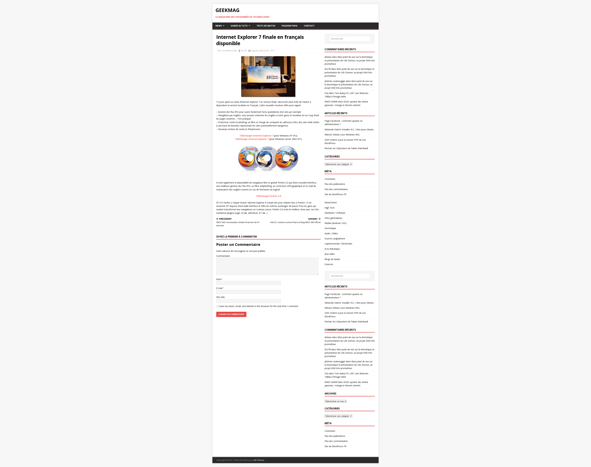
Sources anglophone (335, 238)
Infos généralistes (333, 218)
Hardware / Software (335, 212)
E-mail (219, 288)
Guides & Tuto (239, 25)
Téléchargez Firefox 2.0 (268, 196)
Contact (309, 25)
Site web (220, 297)
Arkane (328, 56)
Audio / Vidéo (331, 233)
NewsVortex (331, 202)
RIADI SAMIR (331, 101)
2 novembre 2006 (229, 50)
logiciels (255, 50)
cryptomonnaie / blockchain (338, 243)
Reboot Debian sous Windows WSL (342, 134)
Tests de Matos (266, 25)
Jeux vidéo (330, 253)
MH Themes (259, 460)
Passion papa (290, 25)
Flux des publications (335, 184)
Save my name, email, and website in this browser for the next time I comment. (259, 306)
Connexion (330, 178)
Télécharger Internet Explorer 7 (256, 135)
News (218, 25)
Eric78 (243, 50)
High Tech (330, 207)
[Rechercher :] (349, 38)
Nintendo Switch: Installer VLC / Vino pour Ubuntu (349, 129)
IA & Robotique (332, 248)
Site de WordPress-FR (335, 194)
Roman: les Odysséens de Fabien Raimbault (346, 148)
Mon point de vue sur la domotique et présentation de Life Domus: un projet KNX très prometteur (350, 60)
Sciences (329, 264)
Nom (218, 279)
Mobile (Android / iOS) (335, 223)
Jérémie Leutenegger (335, 81)
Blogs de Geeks (332, 259)
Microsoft (264, 50)
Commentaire (223, 255)
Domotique (330, 228)
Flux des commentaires (336, 189)
